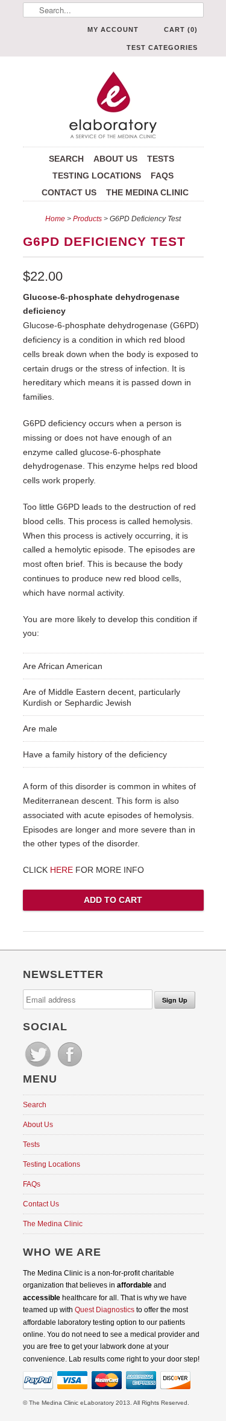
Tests (160, 158)
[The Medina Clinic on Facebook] (70, 1067)
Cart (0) (181, 29)
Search (66, 158)
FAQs (162, 175)
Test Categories (162, 47)
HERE (61, 870)
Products (87, 219)
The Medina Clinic (147, 192)
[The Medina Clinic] (113, 106)
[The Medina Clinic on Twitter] (39, 1067)
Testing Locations (96, 175)
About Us (115, 158)
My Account (113, 29)
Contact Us (69, 192)
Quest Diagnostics (104, 1310)
